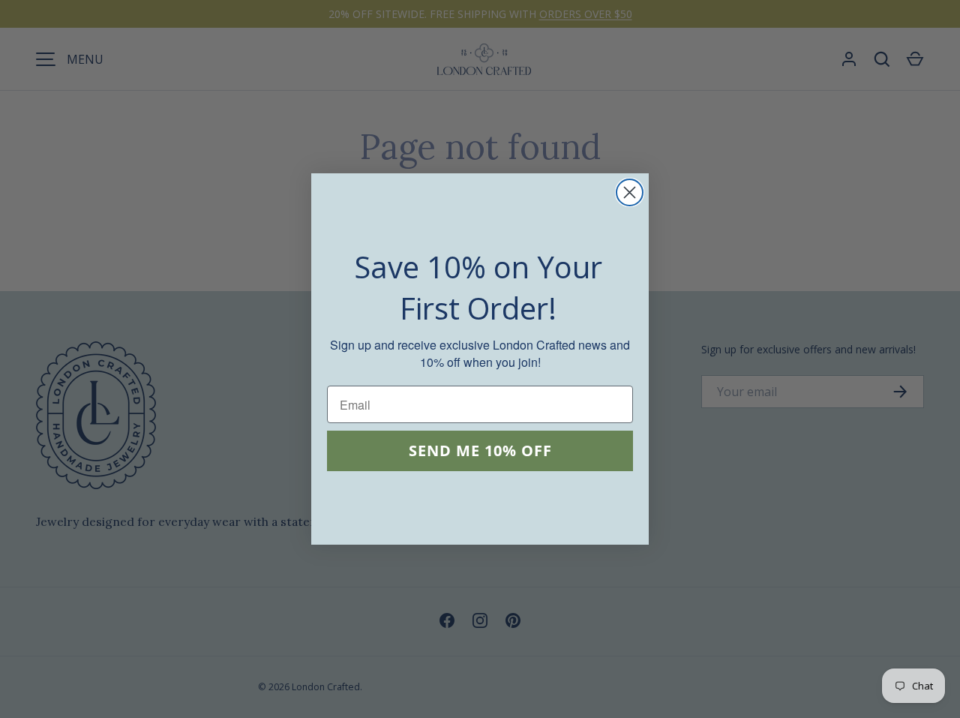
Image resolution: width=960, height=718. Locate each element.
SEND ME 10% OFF (480, 451)
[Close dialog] (629, 192)
